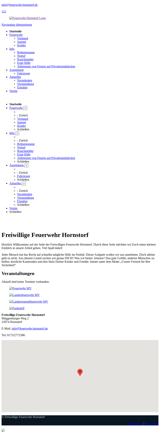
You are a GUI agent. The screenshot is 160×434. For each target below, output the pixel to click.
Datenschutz (135, 423)
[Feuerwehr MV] (20, 288)
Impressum (151, 423)
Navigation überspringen (17, 24)
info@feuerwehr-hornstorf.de (20, 4)
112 (4, 11)
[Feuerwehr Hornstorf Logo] (27, 18)
